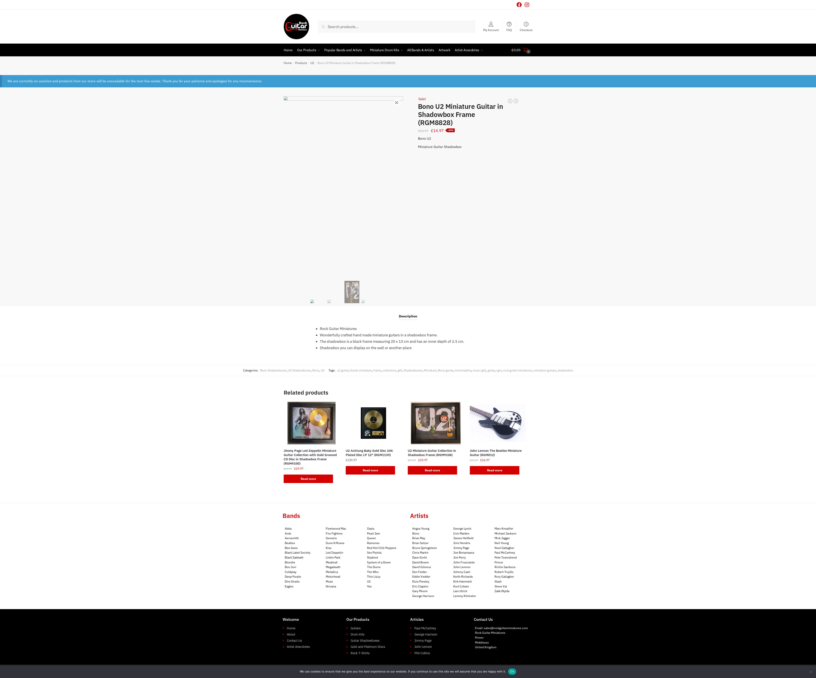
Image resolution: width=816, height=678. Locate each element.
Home (288, 63)
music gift (479, 370)
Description (408, 316)
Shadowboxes (413, 370)
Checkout (526, 29)
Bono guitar (445, 370)
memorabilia (463, 370)
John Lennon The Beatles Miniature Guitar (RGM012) (496, 453)
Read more (308, 479)
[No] (811, 671)
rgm (499, 370)
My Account (491, 29)
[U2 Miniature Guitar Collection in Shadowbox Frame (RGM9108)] (435, 423)
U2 (312, 63)
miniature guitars (545, 370)
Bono (315, 370)
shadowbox (565, 370)
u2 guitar (342, 370)
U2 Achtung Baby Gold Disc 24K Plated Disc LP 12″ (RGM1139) (369, 453)
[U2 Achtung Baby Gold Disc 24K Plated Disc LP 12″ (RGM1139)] (373, 423)
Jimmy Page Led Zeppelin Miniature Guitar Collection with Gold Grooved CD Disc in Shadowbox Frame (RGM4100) (310, 457)
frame (377, 370)
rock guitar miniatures (517, 370)
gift (400, 370)
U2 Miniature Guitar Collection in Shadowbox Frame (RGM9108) (432, 453)
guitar (491, 370)
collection (389, 370)
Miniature (430, 370)
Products (301, 63)
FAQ (509, 29)
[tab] (408, 313)
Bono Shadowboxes (273, 370)
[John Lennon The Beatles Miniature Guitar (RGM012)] (498, 423)
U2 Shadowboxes (299, 370)
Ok (512, 671)
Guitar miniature (361, 370)
